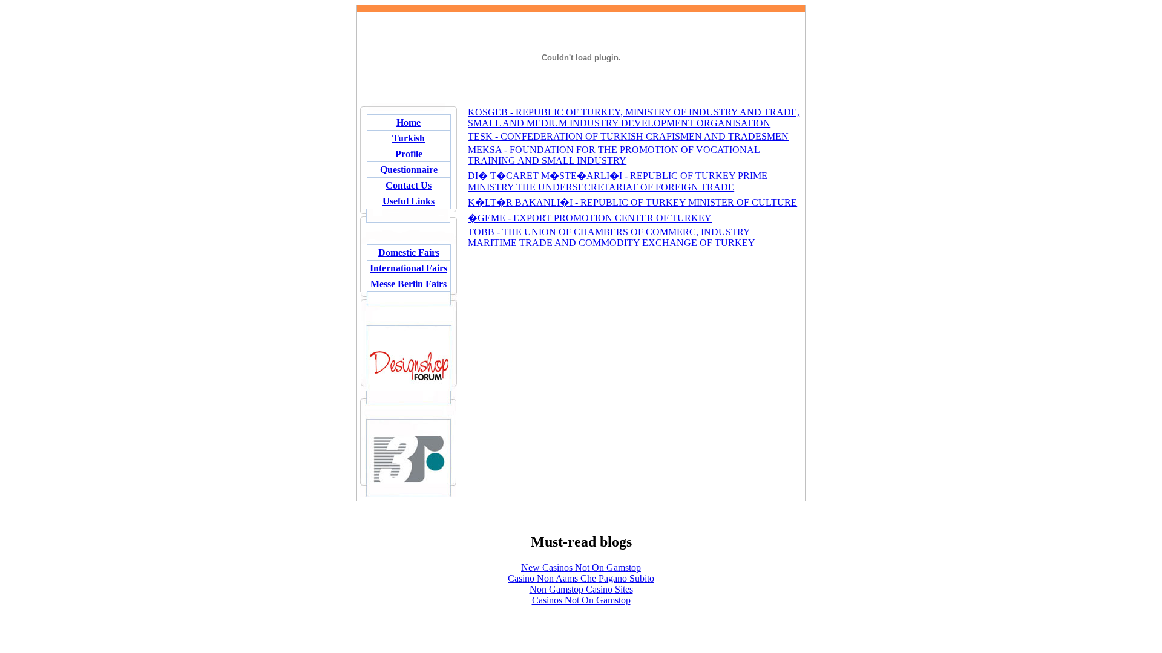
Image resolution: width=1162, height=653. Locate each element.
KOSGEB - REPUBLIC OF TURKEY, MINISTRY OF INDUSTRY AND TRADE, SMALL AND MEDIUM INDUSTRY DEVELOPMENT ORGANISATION (633, 117)
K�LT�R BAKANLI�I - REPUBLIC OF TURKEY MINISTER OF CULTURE (632, 202)
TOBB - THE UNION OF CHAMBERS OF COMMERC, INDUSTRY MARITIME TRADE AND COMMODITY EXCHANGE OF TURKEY (611, 237)
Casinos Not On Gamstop (581, 600)
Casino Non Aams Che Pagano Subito (581, 578)
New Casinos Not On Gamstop (581, 567)
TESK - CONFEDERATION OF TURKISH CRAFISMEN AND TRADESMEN (628, 136)
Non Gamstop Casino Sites (581, 589)
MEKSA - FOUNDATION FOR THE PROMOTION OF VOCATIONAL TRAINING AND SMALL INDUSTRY (614, 155)
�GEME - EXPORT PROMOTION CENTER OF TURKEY (590, 218)
